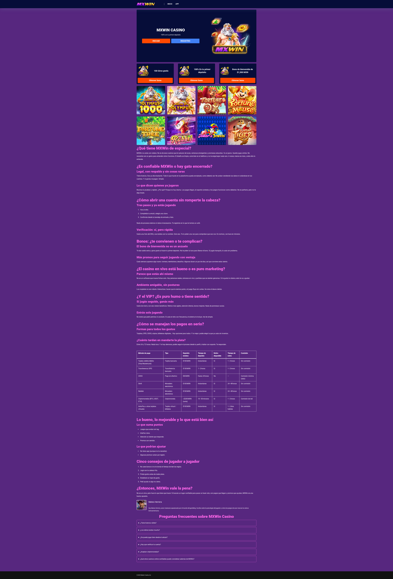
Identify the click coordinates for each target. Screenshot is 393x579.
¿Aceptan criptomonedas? (149, 552)
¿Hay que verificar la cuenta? (150, 544)
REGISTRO (185, 41)
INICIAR (156, 41)
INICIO (169, 4)
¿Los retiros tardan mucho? (150, 530)
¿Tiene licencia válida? (148, 523)
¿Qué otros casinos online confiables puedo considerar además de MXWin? (167, 559)
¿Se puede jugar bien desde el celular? (154, 537)
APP (177, 4)
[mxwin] (146, 3)
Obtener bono (155, 80)
